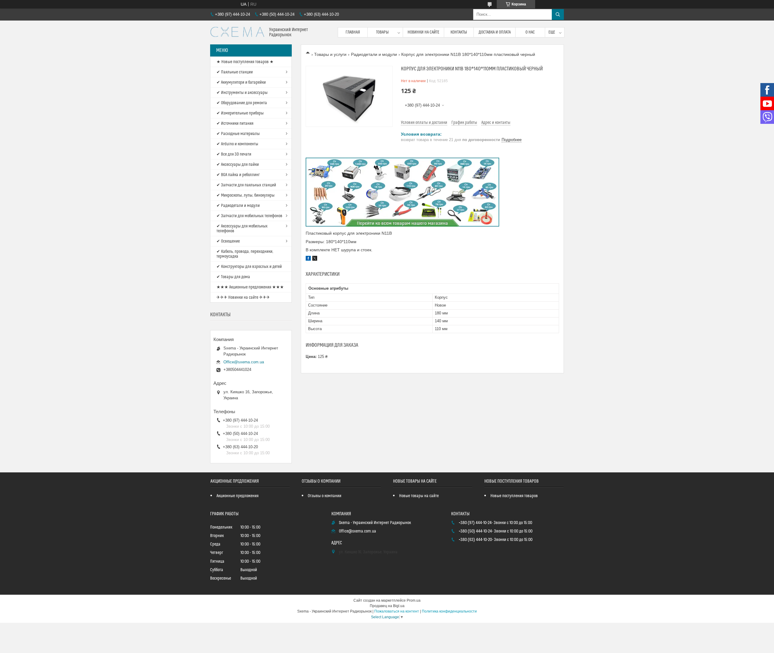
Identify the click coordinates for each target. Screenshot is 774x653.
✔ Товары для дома (233, 277)
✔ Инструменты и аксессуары (242, 92)
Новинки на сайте (423, 32)
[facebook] (308, 259)
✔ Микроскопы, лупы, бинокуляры (245, 195)
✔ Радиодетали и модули (238, 205)
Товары (382, 32)
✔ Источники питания (234, 123)
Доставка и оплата (495, 32)
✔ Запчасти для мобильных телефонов (249, 216)
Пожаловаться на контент (396, 611)
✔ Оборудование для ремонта (241, 103)
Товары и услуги (330, 54)
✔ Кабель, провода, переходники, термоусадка (244, 254)
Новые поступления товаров (514, 496)
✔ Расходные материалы (238, 133)
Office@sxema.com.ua (243, 362)
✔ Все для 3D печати (233, 154)
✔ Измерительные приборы (240, 113)
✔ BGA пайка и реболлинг (238, 174)
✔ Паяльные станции (234, 72)
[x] (314, 259)
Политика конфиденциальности (449, 611)
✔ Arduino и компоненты (237, 144)
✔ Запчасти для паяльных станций (246, 185)
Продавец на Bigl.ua (387, 606)
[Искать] (558, 14)
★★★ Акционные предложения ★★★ (250, 287)
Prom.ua (414, 600)
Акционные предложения (237, 496)
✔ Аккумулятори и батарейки (241, 82)
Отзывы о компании (324, 496)
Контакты (458, 32)
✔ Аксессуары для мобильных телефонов (242, 228)
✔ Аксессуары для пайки (237, 164)
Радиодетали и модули (374, 54)
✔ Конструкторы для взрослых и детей (249, 266)
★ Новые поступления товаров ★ (245, 62)
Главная (353, 32)
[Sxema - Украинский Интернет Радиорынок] (237, 32)
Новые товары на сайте (419, 496)
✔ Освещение (228, 241)
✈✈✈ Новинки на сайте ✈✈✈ (243, 297)
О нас (530, 32)
